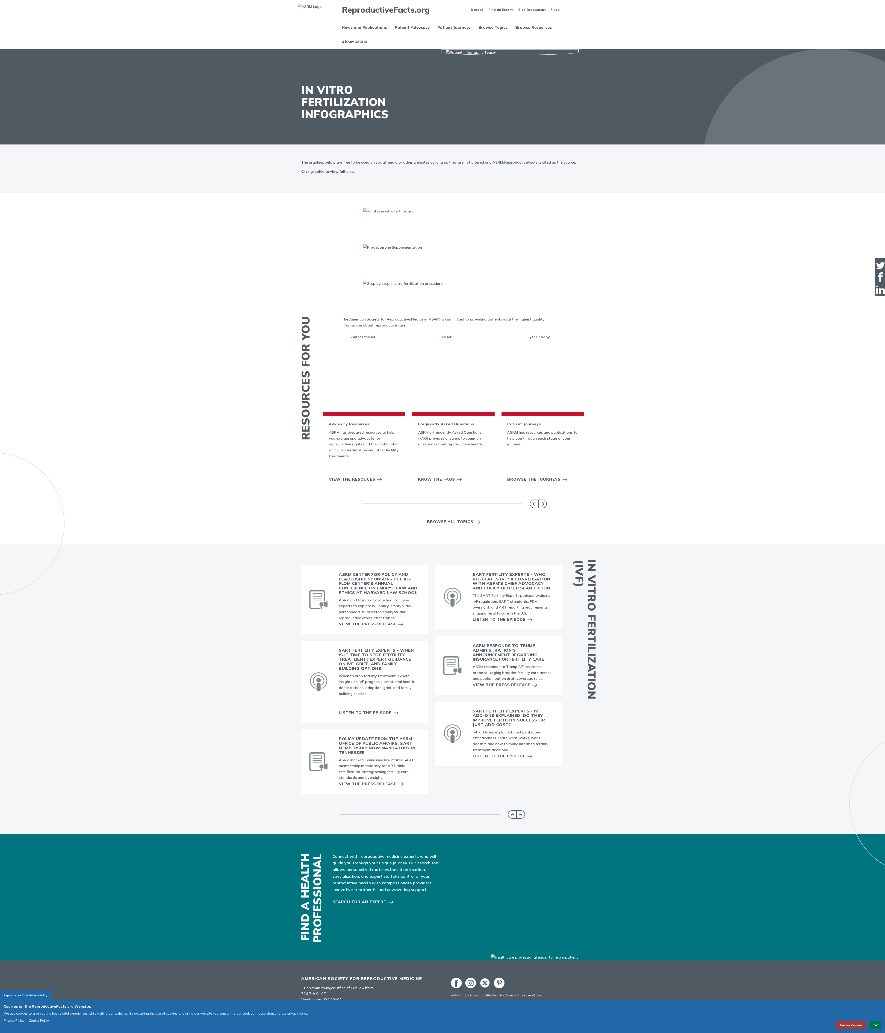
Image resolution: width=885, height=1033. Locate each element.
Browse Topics (492, 27)
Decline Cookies (851, 1025)
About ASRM (354, 41)
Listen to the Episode (365, 712)
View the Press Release (367, 623)
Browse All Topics (450, 521)
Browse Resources (533, 27)
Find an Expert (501, 10)
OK (875, 1025)
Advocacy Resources (349, 424)
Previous (534, 504)
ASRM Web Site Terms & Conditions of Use (512, 995)
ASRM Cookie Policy (464, 995)
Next (542, 504)
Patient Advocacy (412, 27)
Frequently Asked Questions (446, 424)
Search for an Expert (359, 901)
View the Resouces (352, 479)
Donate (477, 10)
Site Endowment (532, 10)
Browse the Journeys (533, 479)
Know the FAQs (436, 479)
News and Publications (364, 27)
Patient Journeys (454, 27)
